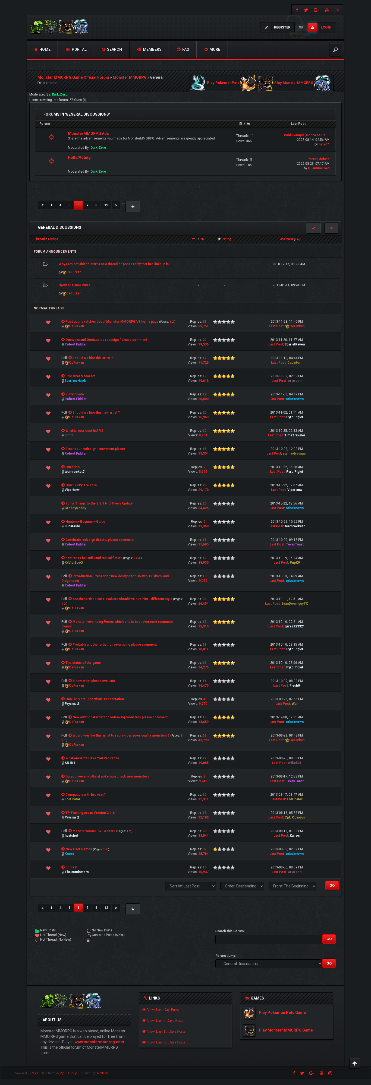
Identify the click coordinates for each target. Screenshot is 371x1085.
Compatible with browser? (85, 795)
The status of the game (83, 663)
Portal (79, 49)
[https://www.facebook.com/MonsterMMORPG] (296, 10)
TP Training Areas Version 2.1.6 (90, 813)
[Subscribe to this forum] (331, 228)
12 (106, 205)
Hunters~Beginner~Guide (85, 522)
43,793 (203, 740)
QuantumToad (318, 168)
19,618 (203, 381)
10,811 (203, 649)
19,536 (203, 344)
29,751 (203, 326)
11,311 (203, 799)
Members (152, 49)
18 (204, 540)
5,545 (203, 472)
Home (45, 49)
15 (204, 449)
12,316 (203, 626)
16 (204, 663)
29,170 (203, 490)
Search (114, 49)
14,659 (203, 722)
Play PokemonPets (223, 83)
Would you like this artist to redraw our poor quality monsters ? (121, 735)
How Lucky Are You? (81, 485)
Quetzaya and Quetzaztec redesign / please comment (106, 340)
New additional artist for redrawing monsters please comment (120, 717)
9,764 (203, 435)
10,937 (203, 872)
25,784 (203, 854)
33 (204, 321)
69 (204, 558)
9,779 (203, 704)
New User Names (78, 849)
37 (204, 849)
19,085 (203, 763)
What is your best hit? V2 (84, 431)
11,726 (203, 362)
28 (204, 485)
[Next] (116, 205)
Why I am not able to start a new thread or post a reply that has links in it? (114, 264)
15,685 (203, 544)
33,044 (203, 835)
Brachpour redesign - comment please (95, 449)
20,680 (203, 399)
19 (204, 376)
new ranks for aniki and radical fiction (93, 558)
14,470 (203, 685)
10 (204, 431)
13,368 (203, 526)
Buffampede (74, 394)
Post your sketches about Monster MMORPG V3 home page (111, 321)
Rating (226, 239)
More (214, 49)
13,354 (203, 453)
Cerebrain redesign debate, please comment (99, 540)
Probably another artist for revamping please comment (115, 644)
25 (204, 503)
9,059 (203, 581)
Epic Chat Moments (80, 376)
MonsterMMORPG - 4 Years (94, 831)
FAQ (185, 49)
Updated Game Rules (74, 285)
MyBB (36, 1073)
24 (204, 340)
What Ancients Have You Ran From (92, 758)
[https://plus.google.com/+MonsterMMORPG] (316, 10)
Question (72, 467)
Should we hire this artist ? (93, 358)
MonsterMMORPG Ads (88, 133)
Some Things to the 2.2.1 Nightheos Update (99, 503)
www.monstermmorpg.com (99, 1042)
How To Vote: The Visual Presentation (94, 699)
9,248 (203, 781)
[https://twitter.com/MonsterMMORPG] (306, 10)
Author (53, 239)
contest (71, 867)
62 (204, 735)
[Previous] (42, 205)
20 (204, 412)
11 (204, 644)
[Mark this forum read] (313, 228)
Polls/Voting (79, 157)
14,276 (203, 667)
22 (204, 394)
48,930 (203, 562)
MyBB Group (68, 1073)
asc (297, 239)
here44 (324, 144)
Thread (39, 239)
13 (204, 622)
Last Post (285, 239)
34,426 (203, 508)
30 (204, 831)
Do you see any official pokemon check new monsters (107, 776)
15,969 (203, 417)
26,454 (203, 603)
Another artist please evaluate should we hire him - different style (122, 599)
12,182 (203, 817)
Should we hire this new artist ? (96, 412)
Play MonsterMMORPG (293, 83)
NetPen (102, 1073)
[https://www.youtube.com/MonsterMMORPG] (327, 10)
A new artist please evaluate (94, 681)
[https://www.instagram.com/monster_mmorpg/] (337, 10)
